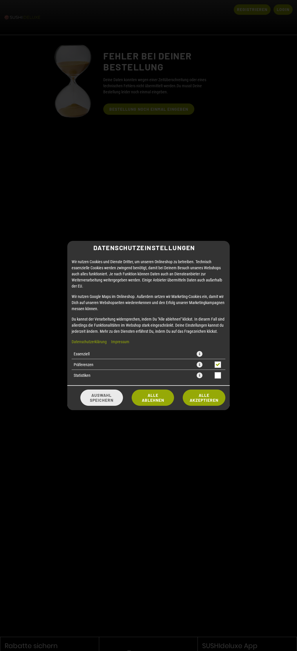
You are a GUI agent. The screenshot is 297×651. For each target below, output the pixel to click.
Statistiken (82, 375)
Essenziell (82, 354)
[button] (199, 354)
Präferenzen (83, 364)
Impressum (120, 341)
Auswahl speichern (101, 398)
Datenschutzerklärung (89, 341)
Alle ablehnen (153, 398)
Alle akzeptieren (204, 398)
